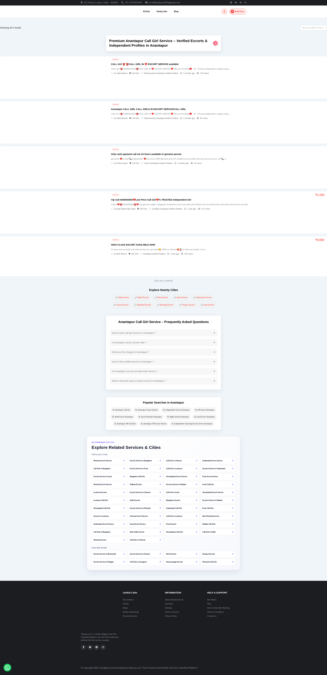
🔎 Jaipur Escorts (181, 297)
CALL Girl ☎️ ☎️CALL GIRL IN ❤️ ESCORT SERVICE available (145, 64)
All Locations (128, 600)
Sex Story (169, 604)
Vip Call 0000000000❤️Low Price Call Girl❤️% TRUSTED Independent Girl (151, 199)
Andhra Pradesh (171, 73)
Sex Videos (211, 600)
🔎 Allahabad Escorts (142, 305)
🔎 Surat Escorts (207, 305)
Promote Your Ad (130, 616)
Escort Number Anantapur (151, 417)
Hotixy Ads (162, 11)
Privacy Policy (171, 616)
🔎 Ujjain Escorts (122, 297)
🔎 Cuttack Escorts (120, 305)
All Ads (146, 11)
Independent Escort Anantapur (177, 410)
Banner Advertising (131, 612)
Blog (176, 11)
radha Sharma (121, 73)
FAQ (209, 604)
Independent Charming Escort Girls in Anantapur (193, 424)
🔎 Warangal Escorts (165, 305)
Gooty (146, 163)
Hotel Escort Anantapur (124, 417)
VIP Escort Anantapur (205, 410)
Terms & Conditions (215, 612)
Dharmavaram (149, 73)
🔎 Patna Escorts (161, 297)
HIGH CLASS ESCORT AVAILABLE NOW (133, 244)
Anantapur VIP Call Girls (126, 424)
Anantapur (160, 73)
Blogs (125, 608)
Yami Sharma (121, 254)
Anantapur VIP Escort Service (154, 424)
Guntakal (155, 209)
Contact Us (212, 616)
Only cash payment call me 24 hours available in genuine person (146, 154)
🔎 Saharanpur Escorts (202, 297)
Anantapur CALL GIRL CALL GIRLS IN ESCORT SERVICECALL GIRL (148, 109)
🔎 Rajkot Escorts (142, 297)
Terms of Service (172, 612)
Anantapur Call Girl (122, 410)
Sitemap (168, 608)
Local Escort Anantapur (206, 417)
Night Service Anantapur (179, 417)
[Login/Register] (224, 11)
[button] (163, 43)
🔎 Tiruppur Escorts (187, 305)
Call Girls (115, 59)
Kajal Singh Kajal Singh (125, 209)
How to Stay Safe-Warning (218, 608)
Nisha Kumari (122, 163)
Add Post (239, 11)
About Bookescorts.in (174, 600)
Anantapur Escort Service (148, 410)
